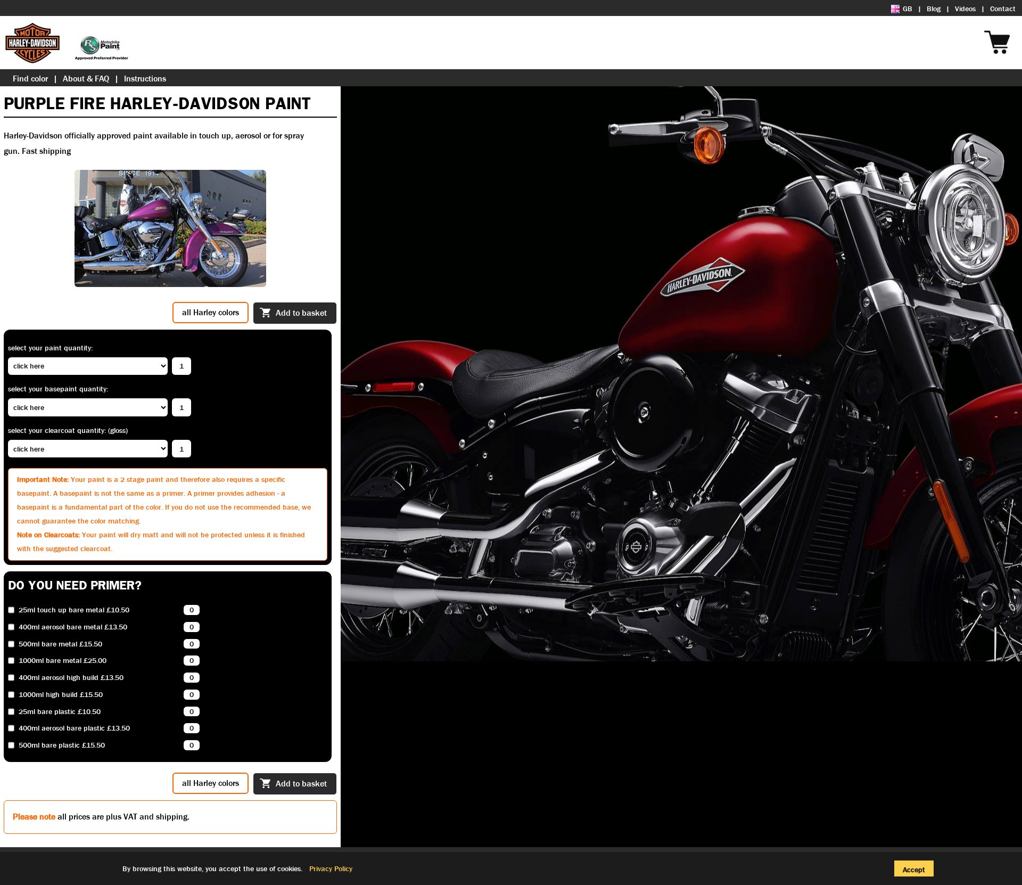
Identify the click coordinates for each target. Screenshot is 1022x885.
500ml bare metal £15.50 (60, 644)
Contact (1003, 8)
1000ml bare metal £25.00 (62, 660)
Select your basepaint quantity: (58, 389)
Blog (934, 8)
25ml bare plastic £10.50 (60, 711)
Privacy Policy (330, 868)
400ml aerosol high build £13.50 (71, 677)
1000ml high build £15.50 (61, 694)
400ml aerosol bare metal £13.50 (73, 627)
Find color (30, 78)
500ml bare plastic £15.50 (62, 745)
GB (907, 8)
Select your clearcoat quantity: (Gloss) (68, 430)
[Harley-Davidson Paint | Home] (66, 42)
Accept (914, 869)
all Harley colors (210, 312)
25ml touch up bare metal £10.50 (74, 609)
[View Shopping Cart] (1016, 27)
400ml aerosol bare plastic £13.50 (74, 728)
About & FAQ (86, 78)
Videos (965, 8)
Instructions (145, 78)
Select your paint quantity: (50, 348)
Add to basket (301, 312)
